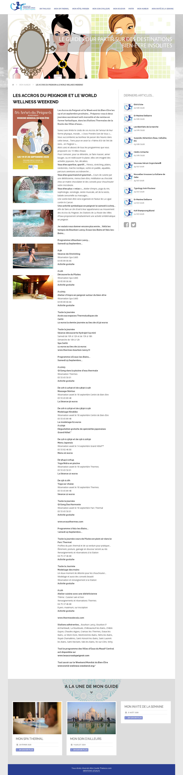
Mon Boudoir (119, 9)
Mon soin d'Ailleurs (101, 9)
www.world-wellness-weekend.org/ (77, 666)
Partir (131, 9)
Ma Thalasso (45, 9)
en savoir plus (26, 750)
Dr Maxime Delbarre (143, 116)
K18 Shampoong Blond (144, 211)
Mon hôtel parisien (80, 9)
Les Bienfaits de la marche (146, 127)
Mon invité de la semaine (162, 9)
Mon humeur (142, 9)
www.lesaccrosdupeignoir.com (73, 655)
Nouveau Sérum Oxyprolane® (147, 163)
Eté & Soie (138, 104)
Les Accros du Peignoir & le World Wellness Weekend (59, 85)
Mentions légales (91, 771)
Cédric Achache (141, 152)
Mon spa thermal (61, 9)
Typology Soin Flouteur (144, 188)
